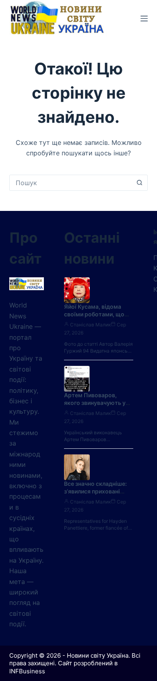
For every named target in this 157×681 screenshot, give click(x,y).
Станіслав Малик (90, 325)
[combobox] (71, 183)
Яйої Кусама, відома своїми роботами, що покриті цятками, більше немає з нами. (94, 318)
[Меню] (144, 18)
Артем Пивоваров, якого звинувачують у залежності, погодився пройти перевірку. (96, 406)
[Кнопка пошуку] (139, 182)
